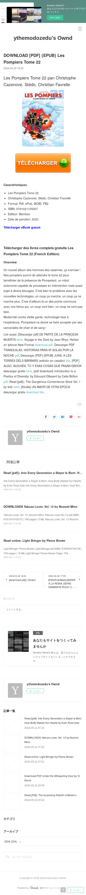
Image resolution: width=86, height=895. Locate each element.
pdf (17, 355)
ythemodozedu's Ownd (43, 38)
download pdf (44, 345)
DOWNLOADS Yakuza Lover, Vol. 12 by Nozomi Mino (40, 506)
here (19, 339)
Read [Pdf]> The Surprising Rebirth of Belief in (50, 795)
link (68, 360)
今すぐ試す (55, 17)
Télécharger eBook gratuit (22, 227)
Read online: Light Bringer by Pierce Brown (34, 540)
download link (35, 392)
